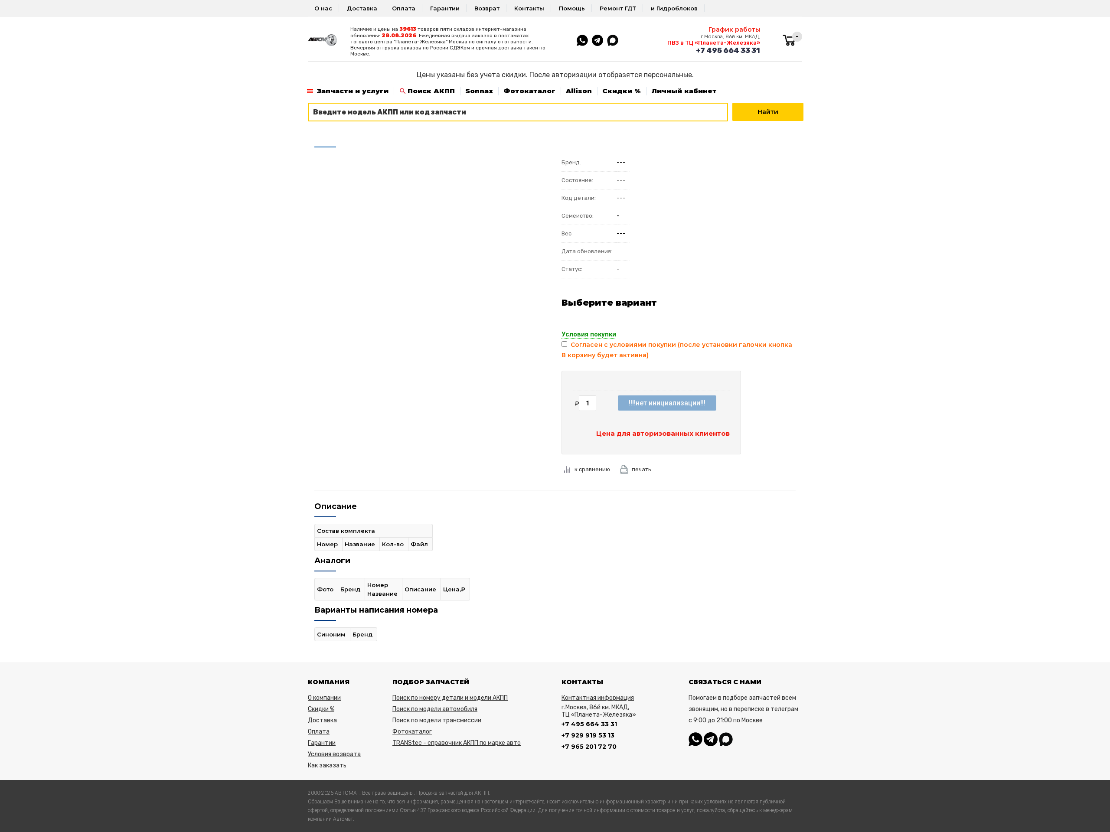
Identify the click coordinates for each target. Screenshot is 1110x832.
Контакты (529, 8)
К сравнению (592, 469)
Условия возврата (334, 754)
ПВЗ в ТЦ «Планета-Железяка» (713, 42)
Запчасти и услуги (352, 91)
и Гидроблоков (674, 8)
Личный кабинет (684, 91)
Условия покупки (589, 334)
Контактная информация (598, 697)
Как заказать (327, 765)
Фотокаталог (529, 91)
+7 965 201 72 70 (589, 746)
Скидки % (621, 91)
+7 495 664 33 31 (728, 50)
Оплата (403, 8)
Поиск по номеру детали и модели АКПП (450, 697)
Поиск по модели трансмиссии (436, 720)
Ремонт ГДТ (618, 8)
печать (641, 469)
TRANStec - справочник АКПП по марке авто (456, 743)
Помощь (572, 8)
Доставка (362, 8)
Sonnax (479, 91)
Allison (579, 91)
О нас (323, 8)
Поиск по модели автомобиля (434, 709)
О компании (324, 697)
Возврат (487, 8)
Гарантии (445, 8)
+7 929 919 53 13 (588, 735)
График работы (734, 29)
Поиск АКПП (431, 91)
